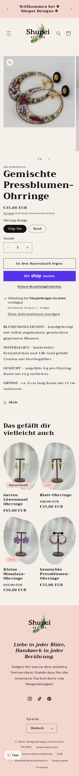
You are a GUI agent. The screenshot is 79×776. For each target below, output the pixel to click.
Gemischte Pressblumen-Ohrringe (55, 574)
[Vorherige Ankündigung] (7, 8)
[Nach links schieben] (30, 159)
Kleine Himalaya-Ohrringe (14, 574)
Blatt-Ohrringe (56, 495)
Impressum (60, 760)
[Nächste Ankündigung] (71, 8)
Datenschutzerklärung (36, 754)
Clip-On (15, 228)
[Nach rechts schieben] (48, 159)
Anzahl (8, 239)
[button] (9, 33)
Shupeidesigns (37, 742)
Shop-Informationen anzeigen (34, 314)
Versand (8, 213)
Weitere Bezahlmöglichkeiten (39, 287)
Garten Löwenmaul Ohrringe (15, 499)
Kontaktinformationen (31, 760)
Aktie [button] (13, 402)
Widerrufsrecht (47, 747)
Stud (37, 228)
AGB (59, 754)
